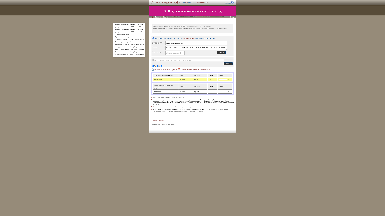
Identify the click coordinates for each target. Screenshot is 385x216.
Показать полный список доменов (166, 69)
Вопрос (165, 17)
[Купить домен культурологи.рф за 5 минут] (180, 79)
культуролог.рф (119, 32)
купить (183, 2)
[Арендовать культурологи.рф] (195, 79)
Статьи (155, 120)
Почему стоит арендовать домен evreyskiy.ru (127, 54)
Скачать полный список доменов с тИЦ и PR (196, 69)
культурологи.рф (119, 27)
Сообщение (155, 47)
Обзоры (161, 120)
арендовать (191, 2)
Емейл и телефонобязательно (157, 42)
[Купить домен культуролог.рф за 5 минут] (180, 91)
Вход (232, 17)
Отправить (221, 52)
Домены (158, 17)
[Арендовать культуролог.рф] (195, 92)
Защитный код (156, 52)
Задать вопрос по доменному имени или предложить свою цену (185, 38)
